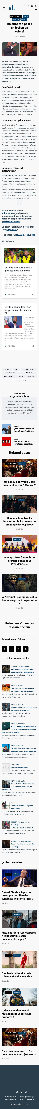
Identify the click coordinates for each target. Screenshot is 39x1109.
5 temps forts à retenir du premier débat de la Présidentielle (19, 561)
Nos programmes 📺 (27, 1097)
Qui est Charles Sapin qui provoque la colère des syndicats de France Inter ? (17, 895)
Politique (15, 19)
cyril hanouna (11, 373)
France (26, 16)
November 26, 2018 (25, 235)
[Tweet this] (25, 381)
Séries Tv (22, 463)
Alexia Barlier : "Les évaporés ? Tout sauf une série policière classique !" (19, 936)
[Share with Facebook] (23, 381)
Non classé (15, 765)
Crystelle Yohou (19, 396)
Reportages (15, 825)
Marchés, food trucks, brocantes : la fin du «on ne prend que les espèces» (19, 521)
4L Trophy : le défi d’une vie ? (22, 828)
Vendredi (31, 376)
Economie (14, 803)
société (24, 19)
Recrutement (31, 1100)
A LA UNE (8, 539)
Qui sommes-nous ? (10, 1097)
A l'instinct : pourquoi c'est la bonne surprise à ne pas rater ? (19, 600)
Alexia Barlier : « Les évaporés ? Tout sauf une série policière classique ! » (18, 787)
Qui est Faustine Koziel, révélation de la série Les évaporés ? (16, 1014)
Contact (21, 1100)
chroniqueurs (29, 369)
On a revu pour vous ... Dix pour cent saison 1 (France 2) (20, 483)
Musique (27, 841)
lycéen (21, 376)
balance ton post (11, 369)
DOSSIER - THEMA (15, 16)
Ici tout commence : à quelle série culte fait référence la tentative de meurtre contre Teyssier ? (19, 729)
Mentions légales (10, 1100)
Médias (21, 705)
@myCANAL (11, 229)
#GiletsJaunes (8, 213)
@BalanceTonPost (11, 221)
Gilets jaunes (8, 376)
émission (29, 373)
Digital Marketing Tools (19, 768)
